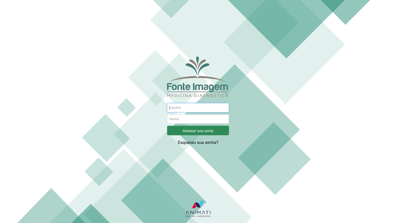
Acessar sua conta (198, 130)
